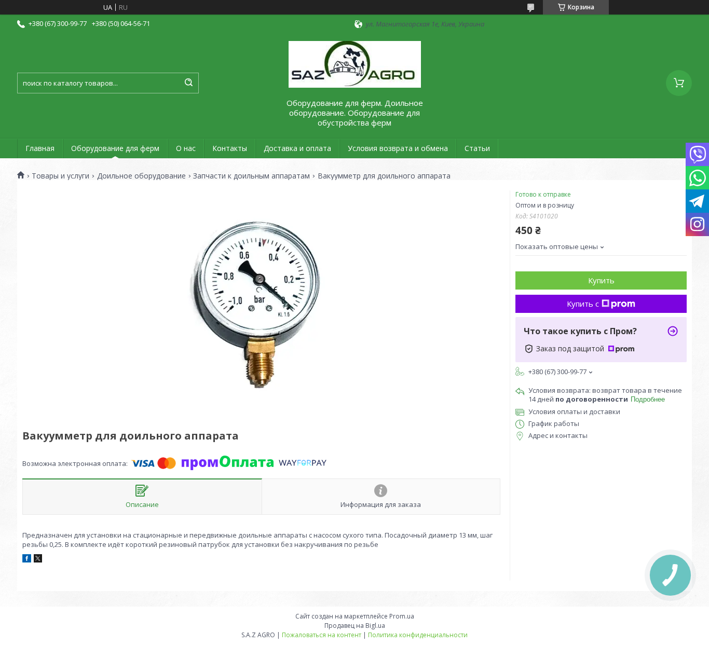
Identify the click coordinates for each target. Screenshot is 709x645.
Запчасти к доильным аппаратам (251, 176)
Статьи (477, 148)
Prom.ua (401, 616)
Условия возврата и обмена (398, 148)
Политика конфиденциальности (418, 634)
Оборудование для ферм (115, 148)
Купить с (583, 303)
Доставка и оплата (297, 148)
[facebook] (26, 560)
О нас (186, 148)
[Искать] (188, 83)
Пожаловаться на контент (321, 634)
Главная (39, 148)
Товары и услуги (60, 176)
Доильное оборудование (141, 176)
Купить (601, 280)
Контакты (229, 148)
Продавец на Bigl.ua (354, 625)
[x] (38, 560)
